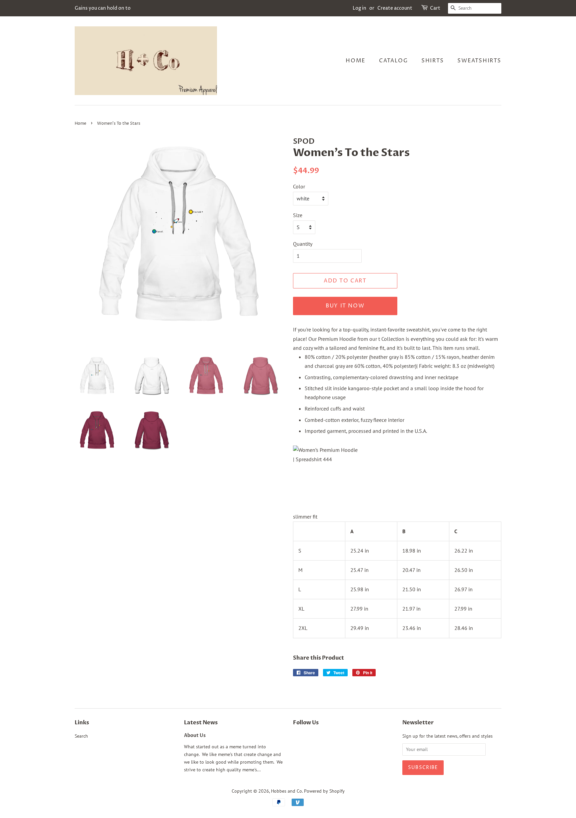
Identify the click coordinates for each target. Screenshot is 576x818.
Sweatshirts (479, 60)
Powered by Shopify (324, 791)
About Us (195, 736)
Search (81, 736)
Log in (359, 8)
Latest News (201, 722)
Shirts (432, 60)
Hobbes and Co (286, 791)
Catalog (393, 60)
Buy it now (345, 305)
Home (355, 60)
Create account (394, 8)
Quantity (302, 243)
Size (297, 215)
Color (299, 186)
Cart (435, 8)
